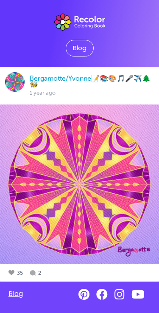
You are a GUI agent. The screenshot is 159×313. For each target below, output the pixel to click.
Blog (79, 48)
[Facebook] (102, 294)
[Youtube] (137, 294)
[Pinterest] (83, 294)
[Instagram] (119, 294)
